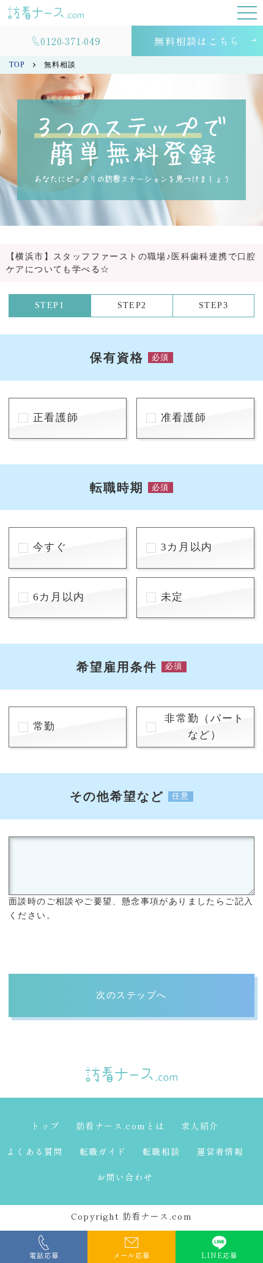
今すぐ (50, 547)
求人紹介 (200, 1126)
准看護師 (184, 417)
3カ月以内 (187, 547)
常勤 (44, 726)
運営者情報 (219, 1151)
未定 (172, 597)
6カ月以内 (59, 597)
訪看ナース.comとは (120, 1126)
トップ (45, 1126)
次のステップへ (131, 995)
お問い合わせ (125, 1177)
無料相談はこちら (197, 41)
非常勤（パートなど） (205, 727)
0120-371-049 (70, 41)
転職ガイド (103, 1151)
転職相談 (161, 1151)
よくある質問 (35, 1151)
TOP (17, 64)
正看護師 (56, 417)
